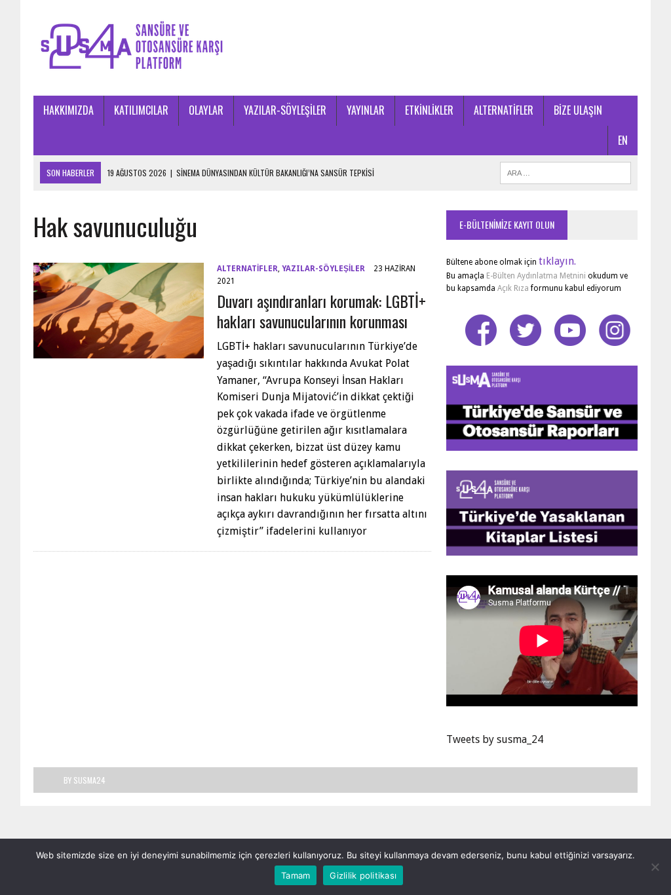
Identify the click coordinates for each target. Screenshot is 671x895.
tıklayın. (557, 261)
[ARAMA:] (565, 171)
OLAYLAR (206, 110)
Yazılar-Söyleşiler (323, 268)
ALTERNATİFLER (503, 110)
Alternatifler (247, 268)
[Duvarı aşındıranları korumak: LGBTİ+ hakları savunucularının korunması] (118, 349)
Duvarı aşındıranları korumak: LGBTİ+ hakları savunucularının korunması (321, 311)
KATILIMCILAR (141, 110)
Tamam (295, 875)
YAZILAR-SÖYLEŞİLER (285, 110)
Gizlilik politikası (363, 875)
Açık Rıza (512, 288)
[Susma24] (335, 48)
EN (623, 140)
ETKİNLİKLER (429, 110)
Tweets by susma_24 (494, 739)
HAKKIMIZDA (68, 110)
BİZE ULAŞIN (578, 110)
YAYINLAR (366, 110)
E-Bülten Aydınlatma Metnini (536, 275)
